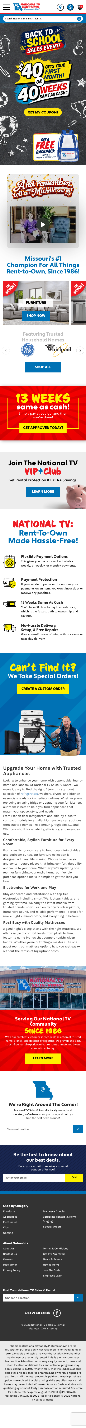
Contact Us (10, 1253)
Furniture (9, 1211)
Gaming (8, 1232)
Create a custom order (43, 689)
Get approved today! (43, 428)
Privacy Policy (11, 1270)
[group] (36, 303)
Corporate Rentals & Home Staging (60, 1219)
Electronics (10, 1222)
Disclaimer (10, 1264)
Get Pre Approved (54, 1253)
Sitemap (33, 1328)
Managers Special (54, 1211)
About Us (9, 1248)
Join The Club (51, 1270)
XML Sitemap (49, 1328)
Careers (8, 1259)
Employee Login (52, 1275)
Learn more (43, 492)
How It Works (51, 1264)
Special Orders (52, 1226)
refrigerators (29, 794)
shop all (43, 367)
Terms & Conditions (55, 1248)
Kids (6, 1227)
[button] (80, 350)
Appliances (10, 1216)
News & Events (52, 1259)
